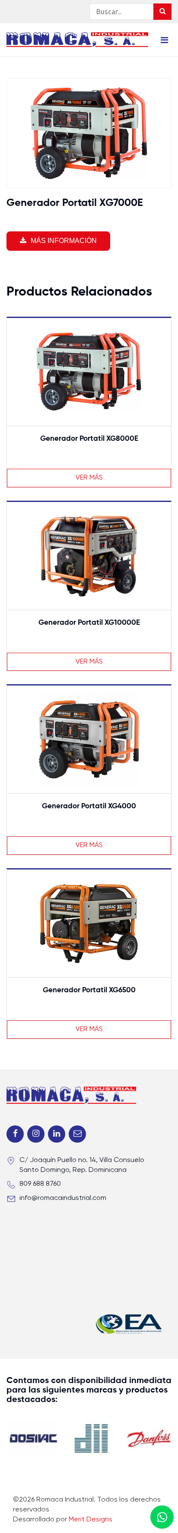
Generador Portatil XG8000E (89, 438)
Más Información (64, 240)
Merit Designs (90, 1519)
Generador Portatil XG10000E (89, 622)
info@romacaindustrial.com (62, 1198)
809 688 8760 (40, 1184)
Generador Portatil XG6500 (89, 990)
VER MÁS (89, 477)
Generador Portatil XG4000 (89, 806)
